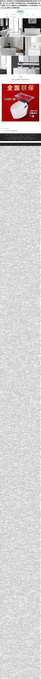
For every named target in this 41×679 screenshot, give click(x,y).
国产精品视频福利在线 (7, 341)
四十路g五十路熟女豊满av (34, 374)
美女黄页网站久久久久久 (18, 522)
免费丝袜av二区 (21, 515)
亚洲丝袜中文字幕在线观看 (35, 321)
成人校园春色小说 (25, 187)
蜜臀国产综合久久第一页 (36, 168)
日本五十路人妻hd (18, 352)
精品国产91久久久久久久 (13, 357)
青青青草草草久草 (23, 298)
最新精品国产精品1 (35, 351)
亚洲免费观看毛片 (30, 430)
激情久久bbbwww (29, 175)
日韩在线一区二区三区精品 (34, 376)
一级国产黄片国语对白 (35, 379)
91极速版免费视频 (10, 150)
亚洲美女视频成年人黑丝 (14, 427)
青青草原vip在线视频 (3, 245)
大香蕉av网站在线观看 (20, 521)
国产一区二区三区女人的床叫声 (12, 247)
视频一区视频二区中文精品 (26, 303)
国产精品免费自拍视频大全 (10, 314)
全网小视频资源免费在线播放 (17, 456)
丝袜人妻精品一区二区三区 (23, 248)
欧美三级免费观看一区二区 (27, 351)
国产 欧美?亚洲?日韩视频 (35, 362)
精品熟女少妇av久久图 (20, 360)
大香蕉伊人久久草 (8, 345)
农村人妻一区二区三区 (25, 393)
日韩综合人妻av (5, 355)
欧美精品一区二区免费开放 (23, 438)
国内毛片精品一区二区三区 (22, 171)
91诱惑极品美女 (31, 324)
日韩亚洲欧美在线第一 (21, 433)
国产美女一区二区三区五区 (16, 293)
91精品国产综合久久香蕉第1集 (15, 282)
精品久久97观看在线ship (14, 199)
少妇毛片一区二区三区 (4, 378)
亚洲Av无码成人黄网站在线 (22, 571)
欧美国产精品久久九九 (24, 305)
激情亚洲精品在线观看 (34, 471)
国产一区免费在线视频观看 (26, 206)
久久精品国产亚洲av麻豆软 (12, 149)
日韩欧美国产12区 (18, 206)
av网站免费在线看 (37, 294)
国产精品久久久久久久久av (10, 168)
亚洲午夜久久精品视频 (23, 445)
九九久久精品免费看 (29, 464)
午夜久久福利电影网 (12, 411)
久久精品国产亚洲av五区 (5, 546)
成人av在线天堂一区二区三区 (27, 426)
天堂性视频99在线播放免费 (14, 344)
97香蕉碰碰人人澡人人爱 (14, 388)
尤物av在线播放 (34, 563)
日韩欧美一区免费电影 (18, 342)
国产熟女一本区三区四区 (14, 219)
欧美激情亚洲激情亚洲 (26, 530)
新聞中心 (27, 14)
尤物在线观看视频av (5, 317)
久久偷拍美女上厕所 (18, 173)
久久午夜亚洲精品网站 (8, 171)
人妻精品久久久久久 (19, 526)
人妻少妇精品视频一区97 (18, 373)
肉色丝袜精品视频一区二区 (28, 256)
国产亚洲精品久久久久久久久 (33, 156)
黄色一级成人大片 (31, 227)
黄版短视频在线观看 (12, 414)
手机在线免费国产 (15, 445)
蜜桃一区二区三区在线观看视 (28, 225)
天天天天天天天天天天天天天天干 (29, 383)
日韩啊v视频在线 (13, 426)
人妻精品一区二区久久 (9, 527)
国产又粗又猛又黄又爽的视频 (13, 192)
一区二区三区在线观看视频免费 (17, 394)
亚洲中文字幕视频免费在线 (11, 218)
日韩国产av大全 (7, 335)
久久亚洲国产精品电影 (21, 260)
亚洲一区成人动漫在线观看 (24, 199)
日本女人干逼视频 (18, 466)
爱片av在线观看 (3, 363)
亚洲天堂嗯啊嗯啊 (36, 335)
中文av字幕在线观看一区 (9, 523)
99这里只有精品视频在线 (24, 374)
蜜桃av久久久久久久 (15, 542)
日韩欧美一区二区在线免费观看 (21, 174)
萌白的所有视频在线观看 (7, 202)
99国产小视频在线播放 (15, 331)
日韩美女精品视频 (14, 167)
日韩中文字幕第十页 (22, 283)
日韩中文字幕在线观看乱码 (26, 146)
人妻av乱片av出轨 (14, 184)
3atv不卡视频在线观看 (11, 175)
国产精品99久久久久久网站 (11, 400)
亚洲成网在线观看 (11, 239)
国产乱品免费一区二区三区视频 (26, 269)
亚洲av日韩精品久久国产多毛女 (7, 179)
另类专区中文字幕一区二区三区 (32, 548)
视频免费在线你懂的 (21, 223)
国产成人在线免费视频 (22, 450)
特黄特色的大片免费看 (10, 490)
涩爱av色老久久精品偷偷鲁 (8, 493)
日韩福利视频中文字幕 (11, 210)
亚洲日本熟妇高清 (21, 167)
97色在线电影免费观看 (23, 432)
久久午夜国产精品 (31, 412)
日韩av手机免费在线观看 (34, 564)
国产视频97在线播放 (23, 172)
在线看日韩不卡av (5, 208)
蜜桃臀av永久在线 (36, 524)
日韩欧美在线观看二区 (4, 217)
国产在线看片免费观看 (32, 207)
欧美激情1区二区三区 (33, 370)
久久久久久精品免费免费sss (27, 314)
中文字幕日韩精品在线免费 (9, 489)
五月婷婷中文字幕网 (18, 315)
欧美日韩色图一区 (10, 321)
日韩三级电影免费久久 (35, 210)
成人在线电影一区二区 (15, 410)
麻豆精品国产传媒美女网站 (27, 205)
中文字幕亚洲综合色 (4, 395)
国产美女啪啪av (29, 295)
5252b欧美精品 (2, 534)
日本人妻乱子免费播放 (22, 369)
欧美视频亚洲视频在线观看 (15, 415)
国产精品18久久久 (14, 276)
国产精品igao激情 (18, 568)
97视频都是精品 (28, 514)
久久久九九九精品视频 (34, 250)
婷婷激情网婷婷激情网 (14, 432)
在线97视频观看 (7, 284)
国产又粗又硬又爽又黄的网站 (16, 544)
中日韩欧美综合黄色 (18, 205)
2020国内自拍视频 (36, 512)
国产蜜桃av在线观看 (11, 294)
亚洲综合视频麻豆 (33, 504)
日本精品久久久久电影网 (12, 287)
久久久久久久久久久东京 (20, 381)
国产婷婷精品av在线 (28, 489)
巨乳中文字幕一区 (13, 229)
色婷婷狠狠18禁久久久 (32, 230)
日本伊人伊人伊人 (31, 392)
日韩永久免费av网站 (20, 208)
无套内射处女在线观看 (20, 484)
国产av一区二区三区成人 (28, 232)
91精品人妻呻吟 (24, 541)
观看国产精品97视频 (4, 414)
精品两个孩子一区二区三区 (13, 180)
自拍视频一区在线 (18, 508)
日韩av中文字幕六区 (36, 400)
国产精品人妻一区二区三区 (18, 550)
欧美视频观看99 (20, 256)
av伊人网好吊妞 (29, 261)
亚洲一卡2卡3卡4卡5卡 (30, 153)
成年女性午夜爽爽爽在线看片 (6, 246)
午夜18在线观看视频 (18, 510)
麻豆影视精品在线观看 (29, 186)
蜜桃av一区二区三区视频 (20, 411)
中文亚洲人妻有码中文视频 (28, 449)
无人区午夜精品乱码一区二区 (13, 266)
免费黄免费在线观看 (10, 205)
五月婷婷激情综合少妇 (18, 493)
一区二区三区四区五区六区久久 (20, 261)
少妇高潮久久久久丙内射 (20, 185)
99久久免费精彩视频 (16, 569)
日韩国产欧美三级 (10, 322)
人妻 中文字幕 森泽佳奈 (26, 429)
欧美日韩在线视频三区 (28, 268)
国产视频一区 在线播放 (26, 306)
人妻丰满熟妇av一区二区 (15, 413)
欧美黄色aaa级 (35, 369)
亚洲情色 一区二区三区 (5, 282)
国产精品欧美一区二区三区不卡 (5, 146)
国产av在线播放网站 (22, 357)
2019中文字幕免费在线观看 (9, 541)
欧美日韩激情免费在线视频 (19, 183)
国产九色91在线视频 (29, 505)
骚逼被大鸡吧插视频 (30, 298)
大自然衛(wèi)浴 (14, 139)
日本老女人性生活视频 (29, 395)
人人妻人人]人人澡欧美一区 (7, 299)
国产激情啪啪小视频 (3, 401)
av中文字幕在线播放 (33, 277)
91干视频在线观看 (29, 359)
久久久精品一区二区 (30, 169)
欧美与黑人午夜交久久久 (29, 317)
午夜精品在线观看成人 (33, 435)
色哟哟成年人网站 (4, 464)
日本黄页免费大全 (34, 526)
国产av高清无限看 (8, 193)
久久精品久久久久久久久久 (24, 344)
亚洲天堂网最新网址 (28, 149)
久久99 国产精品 (28, 161)
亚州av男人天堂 (25, 241)
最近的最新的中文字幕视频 (36, 525)
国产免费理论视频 (33, 236)
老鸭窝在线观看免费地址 (35, 451)
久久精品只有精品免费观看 (35, 530)
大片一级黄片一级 (17, 285)
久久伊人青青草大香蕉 (24, 155)
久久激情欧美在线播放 (14, 353)
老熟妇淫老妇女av (30, 445)
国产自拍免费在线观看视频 (31, 565)
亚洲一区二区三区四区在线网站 (13, 227)
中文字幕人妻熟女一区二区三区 (5, 248)
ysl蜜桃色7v (18, 471)
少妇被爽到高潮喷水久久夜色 (8, 212)
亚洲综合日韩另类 (7, 532)
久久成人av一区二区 (30, 201)
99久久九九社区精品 (9, 163)
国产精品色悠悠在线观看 (28, 183)
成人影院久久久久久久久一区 (20, 448)
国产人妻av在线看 (20, 507)
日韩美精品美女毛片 (28, 147)
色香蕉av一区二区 (22, 397)
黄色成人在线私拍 (18, 236)
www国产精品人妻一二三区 (28, 319)
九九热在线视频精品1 (25, 435)
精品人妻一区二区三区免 (4, 526)
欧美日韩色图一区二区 (11, 182)
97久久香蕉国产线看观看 (24, 164)
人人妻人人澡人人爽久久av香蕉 (33, 259)
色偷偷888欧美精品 (4, 257)
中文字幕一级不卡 (4, 294)
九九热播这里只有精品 (13, 257)
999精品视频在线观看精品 (8, 241)
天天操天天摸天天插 (26, 491)
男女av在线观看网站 (27, 337)
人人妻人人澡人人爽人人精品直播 (9, 568)
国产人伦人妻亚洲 (25, 224)
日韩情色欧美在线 (10, 278)
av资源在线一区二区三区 (9, 187)
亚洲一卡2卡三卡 (36, 355)
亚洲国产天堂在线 (3, 148)
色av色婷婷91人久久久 (34, 551)
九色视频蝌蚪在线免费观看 (27, 173)
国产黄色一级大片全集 (10, 373)
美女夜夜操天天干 (19, 217)
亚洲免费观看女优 (11, 181)
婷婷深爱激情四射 (16, 249)
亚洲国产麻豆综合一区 (17, 262)
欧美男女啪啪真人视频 (21, 160)
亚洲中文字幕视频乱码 (31, 457)
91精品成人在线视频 (35, 431)
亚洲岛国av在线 (11, 510)
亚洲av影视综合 (18, 200)
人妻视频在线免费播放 (11, 165)
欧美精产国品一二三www (15, 528)
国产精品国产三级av (28, 184)
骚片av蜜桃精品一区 (22, 281)
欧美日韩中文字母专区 (33, 313)
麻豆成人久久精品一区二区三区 (25, 431)
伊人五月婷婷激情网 (3, 338)
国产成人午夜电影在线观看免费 (13, 237)
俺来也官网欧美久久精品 (9, 375)
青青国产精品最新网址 (16, 361)
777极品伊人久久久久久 (17, 241)
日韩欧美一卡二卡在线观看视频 (12, 516)
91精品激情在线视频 (11, 401)
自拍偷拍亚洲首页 (32, 496)
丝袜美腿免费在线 (13, 256)
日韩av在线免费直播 (31, 558)
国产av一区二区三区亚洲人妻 (29, 181)
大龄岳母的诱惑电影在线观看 (15, 230)
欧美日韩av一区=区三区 (18, 225)
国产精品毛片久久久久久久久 (21, 229)
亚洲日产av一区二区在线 (6, 496)
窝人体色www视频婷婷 (32, 452)
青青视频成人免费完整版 (9, 303)
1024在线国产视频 (35, 221)
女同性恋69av (19, 561)
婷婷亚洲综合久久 (32, 428)
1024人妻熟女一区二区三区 (33, 180)
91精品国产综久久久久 (14, 267)
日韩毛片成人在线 (26, 264)
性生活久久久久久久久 (9, 428)
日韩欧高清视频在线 (5, 277)
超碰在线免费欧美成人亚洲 (27, 549)
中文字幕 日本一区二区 (24, 361)
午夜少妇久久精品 (31, 279)
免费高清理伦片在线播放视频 (18, 274)
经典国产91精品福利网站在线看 (32, 283)
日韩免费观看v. (12, 350)
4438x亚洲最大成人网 (34, 439)
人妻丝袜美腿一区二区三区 (10, 508)
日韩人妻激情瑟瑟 (6, 418)
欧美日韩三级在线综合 (8, 203)
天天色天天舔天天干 (9, 474)
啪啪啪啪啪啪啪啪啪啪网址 (29, 490)
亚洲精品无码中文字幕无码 (36, 409)
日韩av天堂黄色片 (24, 200)
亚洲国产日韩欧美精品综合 (11, 189)
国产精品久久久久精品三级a (26, 168)
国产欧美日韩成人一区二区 (34, 164)
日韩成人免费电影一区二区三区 (31, 148)
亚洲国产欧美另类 (14, 369)
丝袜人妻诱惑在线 (26, 307)
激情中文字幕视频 (36, 284)
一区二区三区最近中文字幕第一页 (33, 172)
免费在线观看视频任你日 (4, 261)
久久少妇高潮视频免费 (31, 391)
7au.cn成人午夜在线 (21, 532)
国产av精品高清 (29, 369)
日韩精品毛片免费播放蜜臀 (28, 552)
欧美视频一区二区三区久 (10, 377)
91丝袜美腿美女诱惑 (5, 558)
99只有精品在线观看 (33, 264)
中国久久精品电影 (7, 472)
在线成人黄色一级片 (8, 512)
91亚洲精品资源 (28, 210)
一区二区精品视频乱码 (22, 359)
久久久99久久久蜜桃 (23, 402)
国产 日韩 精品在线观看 (30, 240)
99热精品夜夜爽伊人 (19, 337)
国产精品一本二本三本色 (33, 255)
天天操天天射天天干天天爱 (11, 451)
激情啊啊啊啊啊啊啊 (14, 265)
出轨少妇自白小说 (15, 213)
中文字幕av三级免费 (4, 391)
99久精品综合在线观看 (30, 185)
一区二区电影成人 (31, 242)
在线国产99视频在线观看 (13, 391)
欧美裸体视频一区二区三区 (26, 416)
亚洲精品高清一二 (16, 492)
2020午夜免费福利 (32, 497)
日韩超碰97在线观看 (4, 283)
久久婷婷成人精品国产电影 (24, 250)
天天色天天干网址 (20, 232)
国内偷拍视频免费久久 (16, 305)
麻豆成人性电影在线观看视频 (25, 362)
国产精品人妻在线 (32, 344)
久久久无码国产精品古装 (22, 213)
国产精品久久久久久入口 (11, 301)
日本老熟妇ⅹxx (14, 193)
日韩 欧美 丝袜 (32, 358)
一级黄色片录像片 (10, 356)
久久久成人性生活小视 (12, 563)
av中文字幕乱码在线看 (8, 429)
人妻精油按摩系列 (14, 446)
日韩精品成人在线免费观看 (14, 152)
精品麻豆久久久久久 (7, 413)
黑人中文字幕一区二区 (12, 360)
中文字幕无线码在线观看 (8, 550)
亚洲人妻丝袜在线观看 (23, 511)
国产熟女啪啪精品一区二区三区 (20, 153)
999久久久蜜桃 (20, 504)
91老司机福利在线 (17, 278)
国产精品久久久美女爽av (28, 394)
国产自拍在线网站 (10, 285)
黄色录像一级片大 (6, 376)
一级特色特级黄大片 (4, 458)
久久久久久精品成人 (35, 381)
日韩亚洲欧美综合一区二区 (6, 430)
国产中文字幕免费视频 (18, 224)
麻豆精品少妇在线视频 (11, 467)
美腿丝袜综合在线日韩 (22, 148)
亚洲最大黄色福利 (3, 448)
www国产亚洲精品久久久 (27, 400)
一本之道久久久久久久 (13, 571)
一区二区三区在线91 (35, 206)
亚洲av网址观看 (7, 432)
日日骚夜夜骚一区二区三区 (5, 353)
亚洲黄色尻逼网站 (29, 226)
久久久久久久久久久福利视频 (20, 355)
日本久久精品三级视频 (24, 278)
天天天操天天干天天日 (35, 320)
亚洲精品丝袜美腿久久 (9, 390)
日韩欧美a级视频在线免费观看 (27, 352)
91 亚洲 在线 (16, 363)
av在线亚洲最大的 (29, 483)
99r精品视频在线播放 (21, 395)
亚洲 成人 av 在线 (27, 208)
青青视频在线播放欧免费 (6, 450)
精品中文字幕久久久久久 (18, 383)
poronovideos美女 (3, 356)
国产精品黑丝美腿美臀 (26, 418)
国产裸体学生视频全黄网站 (18, 356)
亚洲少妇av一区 (32, 546)
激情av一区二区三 (4, 185)
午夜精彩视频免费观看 (12, 561)
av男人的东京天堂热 (32, 333)
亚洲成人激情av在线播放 (23, 259)
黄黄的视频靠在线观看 (32, 571)
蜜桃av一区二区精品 (29, 281)
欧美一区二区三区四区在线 (8, 164)
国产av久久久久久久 (37, 414)
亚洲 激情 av (25, 156)
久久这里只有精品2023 (27, 220)
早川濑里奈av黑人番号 (26, 299)
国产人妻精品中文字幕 (20, 323)
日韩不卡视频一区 (19, 301)
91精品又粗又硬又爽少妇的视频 (24, 192)
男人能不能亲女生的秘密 (28, 231)
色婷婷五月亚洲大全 (29, 523)
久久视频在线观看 (21, 516)
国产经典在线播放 (13, 154)
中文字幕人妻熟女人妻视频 (22, 287)
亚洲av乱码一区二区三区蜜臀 (12, 161)
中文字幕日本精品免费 (30, 547)
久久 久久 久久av (25, 341)
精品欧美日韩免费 (9, 249)
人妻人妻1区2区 (10, 225)
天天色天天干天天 (19, 209)
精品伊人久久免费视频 (17, 343)
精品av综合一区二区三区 (20, 210)
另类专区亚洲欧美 (8, 255)
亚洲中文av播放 (9, 305)
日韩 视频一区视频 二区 (18, 449)
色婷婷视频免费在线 (26, 321)
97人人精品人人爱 (24, 415)
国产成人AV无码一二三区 (32, 364)
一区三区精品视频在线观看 (18, 212)
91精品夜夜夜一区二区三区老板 (32, 450)
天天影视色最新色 (29, 318)
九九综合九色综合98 (12, 208)
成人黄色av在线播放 (11, 245)
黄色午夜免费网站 (30, 332)
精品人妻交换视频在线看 (7, 431)
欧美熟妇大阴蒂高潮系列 (34, 307)
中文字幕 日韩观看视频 (18, 306)
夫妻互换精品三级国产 (21, 190)
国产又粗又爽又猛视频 (17, 334)
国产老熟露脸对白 (19, 458)
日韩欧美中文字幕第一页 (17, 429)
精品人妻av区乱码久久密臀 (35, 192)
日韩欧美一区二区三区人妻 (15, 439)
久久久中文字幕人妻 (29, 433)
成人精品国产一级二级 (10, 288)
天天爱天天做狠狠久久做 (6, 204)
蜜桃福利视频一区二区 (13, 395)
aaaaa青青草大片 (21, 149)
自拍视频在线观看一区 (29, 360)
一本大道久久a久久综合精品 (6, 243)
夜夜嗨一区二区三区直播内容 (13, 370)
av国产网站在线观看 (16, 371)
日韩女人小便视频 (20, 228)
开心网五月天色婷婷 (11, 503)
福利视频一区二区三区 (32, 237)
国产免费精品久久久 (12, 565)
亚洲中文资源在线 (9, 316)
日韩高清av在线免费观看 (4, 417)
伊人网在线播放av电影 (18, 525)
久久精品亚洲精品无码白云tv (5, 528)
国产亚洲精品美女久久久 (26, 245)
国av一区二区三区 (22, 514)
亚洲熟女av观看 (16, 275)
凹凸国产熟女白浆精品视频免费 (19, 322)
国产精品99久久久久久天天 (8, 409)
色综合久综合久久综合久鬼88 (33, 554)
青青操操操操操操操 (14, 284)
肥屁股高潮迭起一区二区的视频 (17, 570)
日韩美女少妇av (21, 247)
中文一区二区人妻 (28, 502)
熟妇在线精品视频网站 (4, 507)
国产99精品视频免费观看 (34, 179)
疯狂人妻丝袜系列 (25, 296)
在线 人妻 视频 (14, 354)
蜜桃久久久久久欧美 (34, 189)
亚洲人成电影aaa (32, 187)
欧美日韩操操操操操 (22, 535)
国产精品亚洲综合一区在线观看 (25, 275)
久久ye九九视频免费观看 (7, 402)
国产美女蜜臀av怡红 (15, 172)
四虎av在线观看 (21, 246)
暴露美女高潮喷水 (5, 459)
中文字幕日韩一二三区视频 (21, 398)
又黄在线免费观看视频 (12, 307)
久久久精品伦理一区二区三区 (25, 492)
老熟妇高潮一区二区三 (6, 427)
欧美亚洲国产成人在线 (35, 243)
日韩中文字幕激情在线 (24, 227)
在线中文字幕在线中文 (30, 434)
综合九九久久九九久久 (32, 407)
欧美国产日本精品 (17, 179)
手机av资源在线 (19, 426)
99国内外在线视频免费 (23, 399)
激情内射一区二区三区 (12, 185)
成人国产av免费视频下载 (36, 514)
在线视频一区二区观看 (18, 321)
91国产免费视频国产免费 (28, 244)
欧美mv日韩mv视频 (19, 400)
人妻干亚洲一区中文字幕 (5, 471)
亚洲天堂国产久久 (17, 407)
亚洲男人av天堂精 (12, 186)
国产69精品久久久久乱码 (33, 288)
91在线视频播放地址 (24, 452)
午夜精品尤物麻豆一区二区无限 (30, 167)
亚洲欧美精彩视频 (29, 390)
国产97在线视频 (12, 236)
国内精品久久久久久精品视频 (26, 472)
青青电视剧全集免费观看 (26, 525)
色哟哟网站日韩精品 (30, 202)
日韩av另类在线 (5, 237)
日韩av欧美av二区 (34, 266)
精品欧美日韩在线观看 (22, 389)
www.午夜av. (32, 380)
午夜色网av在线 (30, 163)
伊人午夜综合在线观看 (21, 221)
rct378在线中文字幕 (4, 485)
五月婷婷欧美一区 (19, 151)
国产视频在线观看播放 (11, 340)
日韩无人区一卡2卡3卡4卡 (32, 541)
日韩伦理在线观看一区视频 (18, 409)
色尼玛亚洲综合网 (11, 286)
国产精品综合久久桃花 (23, 204)
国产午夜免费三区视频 (4, 411)
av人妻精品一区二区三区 (17, 564)
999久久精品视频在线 (17, 372)
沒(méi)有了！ (7, 128)
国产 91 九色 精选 (19, 503)
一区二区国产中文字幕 (9, 549)
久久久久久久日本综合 (27, 301)
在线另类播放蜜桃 (20, 319)
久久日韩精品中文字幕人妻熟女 (21, 211)
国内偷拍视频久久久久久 (35, 166)
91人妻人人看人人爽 (15, 402)
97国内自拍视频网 (9, 534)
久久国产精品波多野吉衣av (5, 268)
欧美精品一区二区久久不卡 (23, 302)
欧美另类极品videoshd (5, 229)
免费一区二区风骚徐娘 (18, 428)
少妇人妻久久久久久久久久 (11, 166)
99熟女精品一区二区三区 (24, 546)
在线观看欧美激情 (15, 248)
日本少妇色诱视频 (20, 268)
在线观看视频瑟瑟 (32, 219)
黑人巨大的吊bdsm (35, 489)
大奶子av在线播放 (15, 255)
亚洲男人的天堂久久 (26, 379)
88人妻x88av (4, 547)
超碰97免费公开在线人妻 (14, 250)
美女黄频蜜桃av (4, 182)
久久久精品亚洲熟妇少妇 (33, 305)
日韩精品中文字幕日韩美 (14, 511)
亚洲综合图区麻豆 (36, 265)
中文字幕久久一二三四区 (32, 171)
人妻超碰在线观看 (27, 243)
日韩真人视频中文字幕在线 (17, 304)
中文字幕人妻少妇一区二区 (7, 435)
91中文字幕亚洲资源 (7, 298)
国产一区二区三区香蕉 (21, 486)
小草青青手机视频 (27, 526)
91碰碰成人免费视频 (35, 472)
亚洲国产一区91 (14, 280)
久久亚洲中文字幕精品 (18, 194)
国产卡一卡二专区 (24, 364)
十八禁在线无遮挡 (32, 316)
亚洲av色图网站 (12, 147)
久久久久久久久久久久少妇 (7, 392)
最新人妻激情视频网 (19, 380)
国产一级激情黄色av (18, 340)
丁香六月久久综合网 (13, 495)
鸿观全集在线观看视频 (29, 267)
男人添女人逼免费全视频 (29, 494)
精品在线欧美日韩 (20, 451)
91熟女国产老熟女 (10, 529)
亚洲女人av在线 (26, 550)
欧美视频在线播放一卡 (10, 342)
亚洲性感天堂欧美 (23, 545)
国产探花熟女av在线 (26, 166)
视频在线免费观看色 (33, 188)
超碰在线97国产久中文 (34, 199)
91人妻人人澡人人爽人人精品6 (30, 488)
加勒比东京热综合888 (11, 244)
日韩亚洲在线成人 (25, 428)
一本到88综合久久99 (21, 318)
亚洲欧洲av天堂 (26, 504)
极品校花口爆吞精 (29, 389)
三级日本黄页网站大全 (8, 564)
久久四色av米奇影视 (25, 304)
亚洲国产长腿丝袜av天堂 (29, 154)
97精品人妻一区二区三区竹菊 (8, 275)
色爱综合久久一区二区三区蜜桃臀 (20, 453)
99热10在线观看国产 (8, 198)
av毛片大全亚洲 (11, 491)
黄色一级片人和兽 (37, 352)
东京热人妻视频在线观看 (8, 436)
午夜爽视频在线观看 (36, 182)
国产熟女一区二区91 (14, 204)
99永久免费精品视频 (24, 392)
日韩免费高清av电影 (34, 510)
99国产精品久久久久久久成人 (19, 523)
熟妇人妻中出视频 (22, 363)
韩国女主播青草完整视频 (27, 325)
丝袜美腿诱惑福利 (27, 559)
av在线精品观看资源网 (18, 549)
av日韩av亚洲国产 (24, 407)
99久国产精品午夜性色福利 (23, 180)
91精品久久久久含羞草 (19, 286)
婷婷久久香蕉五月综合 (28, 513)
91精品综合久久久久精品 (8, 220)
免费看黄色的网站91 (15, 240)
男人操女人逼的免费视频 (31, 174)
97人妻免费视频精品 (34, 559)
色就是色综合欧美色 (31, 198)
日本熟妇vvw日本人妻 (14, 335)
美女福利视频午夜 (19, 296)
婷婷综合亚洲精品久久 (6, 219)
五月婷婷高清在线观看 (29, 152)
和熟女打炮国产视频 (22, 265)
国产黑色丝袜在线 (26, 522)
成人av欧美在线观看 (4, 151)
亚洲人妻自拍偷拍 (30, 263)
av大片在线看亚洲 (7, 256)
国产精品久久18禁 (10, 379)
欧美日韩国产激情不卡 (31, 339)
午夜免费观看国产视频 (20, 218)
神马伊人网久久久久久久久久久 (33, 341)
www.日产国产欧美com (5, 281)
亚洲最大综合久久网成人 (17, 351)
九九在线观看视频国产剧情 (26, 334)
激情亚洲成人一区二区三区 (27, 512)
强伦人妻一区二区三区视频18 (34, 224)
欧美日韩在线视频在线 (28, 373)
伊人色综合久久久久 (8, 545)
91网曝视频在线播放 (9, 551)
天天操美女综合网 (23, 390)
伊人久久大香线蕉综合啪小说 (9, 396)
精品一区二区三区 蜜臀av (29, 455)
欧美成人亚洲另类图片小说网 (6, 304)
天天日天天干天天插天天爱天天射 (11, 447)
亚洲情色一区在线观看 (18, 150)
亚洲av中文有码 (4, 210)
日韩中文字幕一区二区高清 (5, 426)
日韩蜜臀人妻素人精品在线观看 (25, 378)
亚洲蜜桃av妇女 (36, 162)
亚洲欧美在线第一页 (28, 182)
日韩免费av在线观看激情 (11, 476)
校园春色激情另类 (32, 353)
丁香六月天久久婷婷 (35, 269)
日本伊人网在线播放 (18, 375)
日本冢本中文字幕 (37, 319)
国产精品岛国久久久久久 (26, 466)
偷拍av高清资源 (37, 399)
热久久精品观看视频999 (5, 495)
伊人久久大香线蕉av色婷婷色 (14, 169)
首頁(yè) (7, 14)
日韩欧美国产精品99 (18, 162)
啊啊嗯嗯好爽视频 (17, 336)
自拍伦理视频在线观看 (35, 285)
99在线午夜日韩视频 (31, 211)
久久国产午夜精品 (34, 258)
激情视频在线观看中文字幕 (17, 421)
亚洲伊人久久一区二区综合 (15, 546)
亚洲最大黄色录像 (12, 296)
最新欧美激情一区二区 (26, 320)
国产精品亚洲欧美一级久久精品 (29, 417)
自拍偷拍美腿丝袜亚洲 (25, 316)
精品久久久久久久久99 (30, 437)
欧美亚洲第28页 (10, 269)
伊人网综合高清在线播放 (23, 219)
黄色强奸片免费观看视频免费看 (14, 452)
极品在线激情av (4, 438)
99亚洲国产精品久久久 (12, 507)
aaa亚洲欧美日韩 (5, 491)
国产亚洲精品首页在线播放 (7, 394)
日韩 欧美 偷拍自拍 (37, 212)
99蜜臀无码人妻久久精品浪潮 (7, 274)
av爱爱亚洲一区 (14, 504)
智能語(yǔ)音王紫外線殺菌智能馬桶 (11, 130)
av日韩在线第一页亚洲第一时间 (31, 397)
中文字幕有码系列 (19, 245)
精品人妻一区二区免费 (36, 527)
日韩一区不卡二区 (37, 560)
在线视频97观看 (18, 168)
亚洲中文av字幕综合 (14, 318)
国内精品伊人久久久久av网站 (29, 274)
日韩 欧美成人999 (5, 434)
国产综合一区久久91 (28, 284)
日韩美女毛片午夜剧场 (23, 388)
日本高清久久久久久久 (7, 188)
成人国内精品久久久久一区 (13, 465)
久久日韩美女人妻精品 (28, 447)
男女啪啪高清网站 (30, 336)
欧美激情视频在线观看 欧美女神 (13, 226)
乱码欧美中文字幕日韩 (27, 209)
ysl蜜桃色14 (8, 477)
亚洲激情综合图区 (36, 204)
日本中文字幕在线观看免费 (7, 172)
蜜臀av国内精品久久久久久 (28, 401)
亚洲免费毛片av (36, 338)
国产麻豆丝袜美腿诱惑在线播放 (11, 513)
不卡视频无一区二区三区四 (13, 514)
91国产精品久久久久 (18, 326)
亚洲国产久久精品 (23, 430)
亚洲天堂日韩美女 (21, 276)
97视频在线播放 (9, 362)
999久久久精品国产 (31, 410)
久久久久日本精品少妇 (34, 534)
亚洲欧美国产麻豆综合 (27, 533)
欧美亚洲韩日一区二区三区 (21, 338)
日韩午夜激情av (16, 312)
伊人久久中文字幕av (10, 153)
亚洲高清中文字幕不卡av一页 (34, 194)
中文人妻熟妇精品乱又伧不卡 (16, 333)
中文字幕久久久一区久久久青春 (5, 213)
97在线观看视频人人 (21, 184)
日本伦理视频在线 (36, 231)
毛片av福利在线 (24, 163)
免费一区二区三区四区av (12, 160)
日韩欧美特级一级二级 (25, 203)
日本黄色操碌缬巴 (24, 529)
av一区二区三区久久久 (18, 419)
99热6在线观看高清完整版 (16, 530)
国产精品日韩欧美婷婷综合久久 (10, 325)
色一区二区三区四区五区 (20, 186)
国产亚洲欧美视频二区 (8, 542)
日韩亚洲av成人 (22, 436)
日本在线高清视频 (33, 297)
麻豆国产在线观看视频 (5, 359)
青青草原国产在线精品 (24, 345)
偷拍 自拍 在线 (35, 186)
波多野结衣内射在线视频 (26, 454)
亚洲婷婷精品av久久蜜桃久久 (5, 415)
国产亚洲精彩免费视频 (32, 408)
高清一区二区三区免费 (37, 515)
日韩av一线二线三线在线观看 (29, 228)
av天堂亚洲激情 (34, 474)
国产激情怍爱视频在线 (36, 147)
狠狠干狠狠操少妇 (14, 389)
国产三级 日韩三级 (13, 433)
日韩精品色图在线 (4, 226)
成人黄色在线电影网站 (12, 211)
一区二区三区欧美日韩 (13, 486)
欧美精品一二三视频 (29, 160)
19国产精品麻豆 (3, 484)
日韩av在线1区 (26, 286)
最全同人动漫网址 (21, 317)
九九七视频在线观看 (14, 201)
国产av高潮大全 (17, 288)
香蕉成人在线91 (23, 226)
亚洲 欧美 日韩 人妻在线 (35, 466)
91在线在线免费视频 (7, 156)
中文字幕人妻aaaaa (4, 412)
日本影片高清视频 (32, 419)
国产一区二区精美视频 (30, 436)
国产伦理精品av (16, 390)
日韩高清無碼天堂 (22, 240)
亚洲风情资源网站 (36, 160)
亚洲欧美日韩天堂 (7, 199)
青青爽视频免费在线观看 (14, 515)
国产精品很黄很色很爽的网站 (10, 398)
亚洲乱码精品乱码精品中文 (8, 393)
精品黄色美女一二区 (8, 334)
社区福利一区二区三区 (34, 331)
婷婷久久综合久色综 (27, 356)
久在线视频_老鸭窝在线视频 (9, 449)
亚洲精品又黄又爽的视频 (33, 286)
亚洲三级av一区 (31, 282)
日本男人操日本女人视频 (22, 354)
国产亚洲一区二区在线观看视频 (8, 416)
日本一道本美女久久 (26, 238)
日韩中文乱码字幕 (36, 372)
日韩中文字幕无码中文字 (4, 169)
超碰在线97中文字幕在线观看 (32, 300)
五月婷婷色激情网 (19, 414)
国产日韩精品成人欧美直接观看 (29, 540)
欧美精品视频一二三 (24, 371)
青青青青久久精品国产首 (35, 306)
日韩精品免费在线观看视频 (20, 175)
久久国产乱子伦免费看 (30, 249)
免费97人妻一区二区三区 (12, 457)
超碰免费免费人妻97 (26, 222)
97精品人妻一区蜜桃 (12, 209)
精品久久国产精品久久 (21, 494)
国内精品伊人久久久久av (14, 258)
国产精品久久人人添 (12, 217)
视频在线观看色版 (6, 170)
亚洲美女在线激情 (4, 160)
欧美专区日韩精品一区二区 (12, 332)
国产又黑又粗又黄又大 (15, 430)
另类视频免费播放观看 (35, 161)
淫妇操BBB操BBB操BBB (5, 184)
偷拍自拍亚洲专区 (23, 300)
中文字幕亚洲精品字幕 (34, 304)
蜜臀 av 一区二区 (36, 318)
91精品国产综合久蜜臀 (30, 363)
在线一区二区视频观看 (9, 224)
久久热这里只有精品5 (24, 324)
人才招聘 (33, 14)
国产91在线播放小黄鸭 (35, 469)
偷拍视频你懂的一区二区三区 (25, 258)
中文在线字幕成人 (19, 307)
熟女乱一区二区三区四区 (24, 188)
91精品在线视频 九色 (10, 509)
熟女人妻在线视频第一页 (30, 357)
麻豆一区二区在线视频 (14, 223)
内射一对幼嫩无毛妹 (35, 268)
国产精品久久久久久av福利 (19, 469)
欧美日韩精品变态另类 (31, 262)
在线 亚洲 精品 (3, 153)
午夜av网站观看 (22, 152)
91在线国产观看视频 (16, 316)
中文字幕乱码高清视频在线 (11, 260)
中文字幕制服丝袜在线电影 (8, 358)
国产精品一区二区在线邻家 (19, 489)
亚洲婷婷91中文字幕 (8, 492)
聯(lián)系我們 (33, 134)
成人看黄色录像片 (9, 279)
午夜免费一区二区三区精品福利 (14, 324)
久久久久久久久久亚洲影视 (32, 528)
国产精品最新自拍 (10, 222)
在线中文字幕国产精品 (27, 510)
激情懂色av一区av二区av (31, 453)
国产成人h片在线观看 (16, 362)
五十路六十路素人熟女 (26, 150)
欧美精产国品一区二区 (35, 301)
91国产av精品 (27, 189)
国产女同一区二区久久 (7, 293)
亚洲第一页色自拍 (21, 267)
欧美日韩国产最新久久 (9, 194)
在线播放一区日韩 (37, 244)
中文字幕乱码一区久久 (12, 338)
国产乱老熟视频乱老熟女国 (19, 181)
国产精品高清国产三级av (31, 287)
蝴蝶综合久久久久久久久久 (10, 560)
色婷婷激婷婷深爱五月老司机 (21, 565)
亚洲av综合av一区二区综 (21, 547)
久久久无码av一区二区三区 (6, 263)
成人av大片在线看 (4, 457)
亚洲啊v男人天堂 (21, 417)
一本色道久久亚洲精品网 (9, 483)
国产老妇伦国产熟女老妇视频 (6, 374)
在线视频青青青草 (29, 398)
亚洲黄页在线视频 (5, 186)
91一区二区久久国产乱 (24, 288)
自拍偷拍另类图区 (23, 169)
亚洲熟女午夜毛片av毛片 (24, 313)
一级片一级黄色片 (13, 418)
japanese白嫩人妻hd (5, 152)
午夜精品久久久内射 (34, 146)
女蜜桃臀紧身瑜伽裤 (17, 393)
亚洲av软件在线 (19, 533)
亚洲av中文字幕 (18, 297)
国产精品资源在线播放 (7, 240)
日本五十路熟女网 (35, 261)
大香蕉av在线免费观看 (25, 297)
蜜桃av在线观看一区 (8, 343)
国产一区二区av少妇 (10, 407)
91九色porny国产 (24, 408)
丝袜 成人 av (24, 262)
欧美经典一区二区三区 (21, 170)
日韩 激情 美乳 (11, 261)
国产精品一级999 (10, 262)
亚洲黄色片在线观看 (4, 174)
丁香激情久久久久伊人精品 (10, 200)
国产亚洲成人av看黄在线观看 (12, 148)
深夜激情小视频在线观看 (13, 459)
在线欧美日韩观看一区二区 (18, 231)
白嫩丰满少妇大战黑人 (33, 296)
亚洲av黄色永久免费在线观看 (30, 531)
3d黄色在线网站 (38, 410)
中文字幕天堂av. (35, 427)
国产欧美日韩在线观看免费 (28, 212)
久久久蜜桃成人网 (27, 380)
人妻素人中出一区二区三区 (12, 494)
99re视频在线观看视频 (9, 336)
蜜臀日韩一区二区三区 (6, 478)
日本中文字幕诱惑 (35, 149)
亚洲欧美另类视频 (14, 238)
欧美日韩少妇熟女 (23, 427)
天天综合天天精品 (9, 421)
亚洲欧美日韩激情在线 (22, 339)
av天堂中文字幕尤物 (34, 356)
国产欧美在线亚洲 (25, 544)
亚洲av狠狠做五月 (24, 230)
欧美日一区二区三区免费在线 (14, 277)
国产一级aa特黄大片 (33, 203)
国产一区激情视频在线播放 (23, 255)
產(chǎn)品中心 (21, 14)
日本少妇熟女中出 (33, 165)
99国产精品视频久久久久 (15, 188)
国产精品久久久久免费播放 (9, 326)
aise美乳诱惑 (2, 193)
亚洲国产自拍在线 (35, 378)
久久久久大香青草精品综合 (31, 448)
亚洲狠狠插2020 (30, 335)
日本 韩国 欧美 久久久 (30, 545)
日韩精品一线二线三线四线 (23, 353)
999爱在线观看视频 (23, 242)
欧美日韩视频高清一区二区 (8, 264)
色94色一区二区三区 (31, 229)
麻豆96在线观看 (33, 382)
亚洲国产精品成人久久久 (20, 182)
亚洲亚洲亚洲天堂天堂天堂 (30, 543)
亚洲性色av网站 (36, 389)
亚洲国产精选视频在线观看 (30, 223)
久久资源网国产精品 (19, 350)
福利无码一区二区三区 (26, 493)
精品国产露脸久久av (21, 495)
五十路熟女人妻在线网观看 (32, 388)
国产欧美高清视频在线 (22, 548)
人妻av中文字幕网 (33, 217)
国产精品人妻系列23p (26, 420)
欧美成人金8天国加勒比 (29, 470)
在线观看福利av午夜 (23, 263)
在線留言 (29, 134)
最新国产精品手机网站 (13, 485)
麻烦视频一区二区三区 (19, 467)
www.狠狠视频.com (4, 553)
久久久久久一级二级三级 (6, 155)
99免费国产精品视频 (28, 515)
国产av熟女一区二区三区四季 (25, 285)
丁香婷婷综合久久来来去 (10, 162)
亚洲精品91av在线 (20, 280)
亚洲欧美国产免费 (16, 313)
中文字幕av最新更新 (32, 315)
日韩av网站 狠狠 (13, 376)
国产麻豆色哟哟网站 (3, 206)
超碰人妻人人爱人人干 (19, 165)
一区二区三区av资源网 (14, 359)
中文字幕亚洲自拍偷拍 (16, 242)
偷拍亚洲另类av (37, 317)
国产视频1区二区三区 (18, 491)
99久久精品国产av (23, 336)
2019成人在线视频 (11, 206)
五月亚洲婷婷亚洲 (15, 202)
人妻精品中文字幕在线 (25, 471)
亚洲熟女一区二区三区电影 (28, 151)
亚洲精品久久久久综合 (28, 218)
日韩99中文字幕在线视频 (5, 258)
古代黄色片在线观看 (7, 238)
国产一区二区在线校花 (20, 502)
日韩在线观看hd (24, 279)
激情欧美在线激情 (10, 306)
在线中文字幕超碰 (30, 413)
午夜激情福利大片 (12, 381)
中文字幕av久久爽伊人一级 (11, 502)
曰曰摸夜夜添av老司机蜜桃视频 (23, 193)
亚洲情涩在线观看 (17, 468)
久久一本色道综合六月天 (4, 452)
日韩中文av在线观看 (29, 170)
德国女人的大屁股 (30, 402)
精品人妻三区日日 (28, 221)
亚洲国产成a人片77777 (24, 496)
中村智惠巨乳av (19, 166)
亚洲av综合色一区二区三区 (13, 191)
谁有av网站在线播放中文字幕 (5, 300)
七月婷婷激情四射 (3, 467)
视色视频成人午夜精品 (35, 238)
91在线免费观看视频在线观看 (19, 455)
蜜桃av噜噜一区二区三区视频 (9, 466)
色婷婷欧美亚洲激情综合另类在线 (29, 340)
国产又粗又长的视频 (20, 154)
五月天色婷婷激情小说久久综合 (29, 467)
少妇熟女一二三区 (30, 399)
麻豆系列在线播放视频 (27, 509)
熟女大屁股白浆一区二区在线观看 (20, 473)
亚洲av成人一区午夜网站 (32, 200)
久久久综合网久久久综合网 (28, 239)
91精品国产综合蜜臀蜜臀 (24, 179)
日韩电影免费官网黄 (16, 392)
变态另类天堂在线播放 (15, 263)
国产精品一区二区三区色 (4, 515)
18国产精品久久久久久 (23, 202)
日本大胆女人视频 (17, 164)
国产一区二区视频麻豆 (36, 220)
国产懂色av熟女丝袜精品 (15, 155)
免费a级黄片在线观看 (6, 230)
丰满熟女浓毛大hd (4, 227)
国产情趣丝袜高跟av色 (25, 475)
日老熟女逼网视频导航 (29, 411)
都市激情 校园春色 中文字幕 (16, 341)
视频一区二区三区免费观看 (12, 547)
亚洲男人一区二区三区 (10, 469)
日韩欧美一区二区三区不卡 (17, 299)
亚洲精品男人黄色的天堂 (15, 300)
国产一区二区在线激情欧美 (24, 277)
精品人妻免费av (37, 247)
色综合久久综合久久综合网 (16, 472)
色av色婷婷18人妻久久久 (21, 457)
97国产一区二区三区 (16, 431)
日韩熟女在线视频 (23, 437)
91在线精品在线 (30, 204)
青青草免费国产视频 (14, 259)
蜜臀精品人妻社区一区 (8, 242)
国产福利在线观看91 (33, 475)
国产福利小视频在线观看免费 (13, 440)
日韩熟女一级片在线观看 (26, 474)
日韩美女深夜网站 (27, 521)
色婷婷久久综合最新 (12, 151)
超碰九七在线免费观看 (11, 352)
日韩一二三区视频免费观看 (7, 313)
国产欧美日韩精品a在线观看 (15, 364)
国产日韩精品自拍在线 (8, 228)
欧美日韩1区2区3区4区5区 (13, 302)
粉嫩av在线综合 (4, 175)
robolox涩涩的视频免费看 (16, 146)
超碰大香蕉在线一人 (18, 187)
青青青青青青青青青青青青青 (16, 420)
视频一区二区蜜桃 (32, 438)
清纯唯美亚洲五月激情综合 (6, 369)
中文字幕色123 (14, 171)
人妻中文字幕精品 (31, 293)
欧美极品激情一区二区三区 (17, 534)
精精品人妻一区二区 (36, 260)
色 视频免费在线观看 (17, 163)
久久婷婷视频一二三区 (23, 201)
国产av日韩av (14, 228)
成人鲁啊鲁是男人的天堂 (33, 155)
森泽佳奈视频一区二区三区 (26, 343)
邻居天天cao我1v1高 (26, 342)
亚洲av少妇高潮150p (36, 440)
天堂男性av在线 (28, 381)
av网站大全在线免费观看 (35, 533)
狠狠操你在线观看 (25, 333)
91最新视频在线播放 (27, 451)
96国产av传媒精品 (5, 571)
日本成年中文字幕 (27, 165)
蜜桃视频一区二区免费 (12, 190)
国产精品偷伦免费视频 (33, 544)
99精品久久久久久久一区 (13, 399)
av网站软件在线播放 (36, 447)
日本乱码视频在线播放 (21, 257)
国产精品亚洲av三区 (15, 345)
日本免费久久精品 (13, 268)
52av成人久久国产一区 (19, 239)
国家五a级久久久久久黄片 (8, 371)
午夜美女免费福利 (3, 295)
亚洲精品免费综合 (14, 532)
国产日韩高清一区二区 (23, 335)
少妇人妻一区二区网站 (32, 213)
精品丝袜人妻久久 (6, 381)
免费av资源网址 (36, 459)
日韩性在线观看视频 (36, 314)
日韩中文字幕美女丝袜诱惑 (16, 408)
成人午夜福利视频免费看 (35, 343)
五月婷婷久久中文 (35, 246)
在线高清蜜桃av (28, 486)
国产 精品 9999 (14, 243)
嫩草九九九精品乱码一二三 (29, 247)
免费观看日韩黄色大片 (24, 237)
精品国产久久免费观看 (29, 323)
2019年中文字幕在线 (16, 545)
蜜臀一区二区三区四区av (9, 173)
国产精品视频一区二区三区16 (27, 375)
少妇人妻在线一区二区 (8, 437)
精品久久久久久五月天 (33, 361)
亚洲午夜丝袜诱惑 (6, 267)
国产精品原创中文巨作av (18, 222)
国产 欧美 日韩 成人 (7, 497)
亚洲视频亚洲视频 (36, 398)
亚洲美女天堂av (16, 397)
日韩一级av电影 (6, 388)
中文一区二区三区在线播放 (25, 331)
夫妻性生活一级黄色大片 (11, 207)
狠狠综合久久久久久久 (7, 265)
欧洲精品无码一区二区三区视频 (26, 372)
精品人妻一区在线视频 (17, 203)
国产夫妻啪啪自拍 (17, 358)
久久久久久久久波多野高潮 (23, 191)
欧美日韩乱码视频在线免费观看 (31, 446)
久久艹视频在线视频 (13, 170)
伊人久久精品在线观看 (6, 154)
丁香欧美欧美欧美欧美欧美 (28, 570)
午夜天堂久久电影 (29, 542)
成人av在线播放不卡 (32, 241)
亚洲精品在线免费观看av (20, 189)
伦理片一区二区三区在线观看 (28, 162)
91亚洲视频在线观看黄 (10, 183)
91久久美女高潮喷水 (19, 401)
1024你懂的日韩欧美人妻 (19, 244)
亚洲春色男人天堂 (30, 432)
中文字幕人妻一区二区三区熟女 (16, 156)
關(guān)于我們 (13, 14)
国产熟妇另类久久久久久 (19, 559)
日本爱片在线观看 (25, 315)
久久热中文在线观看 (34, 568)
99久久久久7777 (13, 487)
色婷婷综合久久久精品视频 (28, 377)
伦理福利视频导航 (8, 354)
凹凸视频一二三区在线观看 (34, 421)
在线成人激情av (29, 427)
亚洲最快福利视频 (21, 447)
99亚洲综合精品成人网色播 (33, 248)
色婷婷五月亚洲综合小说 (26, 561)
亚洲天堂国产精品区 (15, 437)
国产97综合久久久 (25, 458)
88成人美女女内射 (21, 284)
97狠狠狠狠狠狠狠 (21, 161)
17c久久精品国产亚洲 (34, 326)
